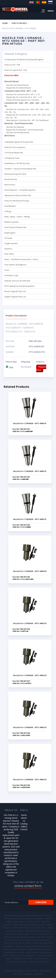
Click (10, 367)
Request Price (41, 368)
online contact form (28, 885)
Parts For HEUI (19, 23)
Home (5, 23)
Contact (24, 829)
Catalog (23, 823)
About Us (24, 819)
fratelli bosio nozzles (14, 952)
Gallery (24, 826)
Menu (51, 10)
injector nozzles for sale (17, 933)
